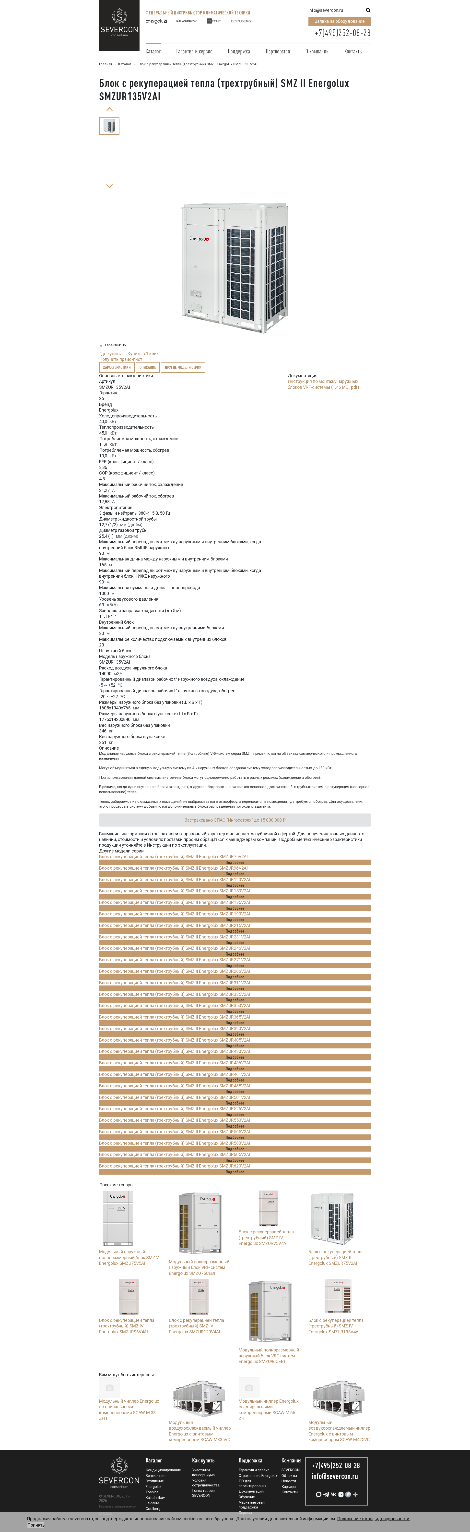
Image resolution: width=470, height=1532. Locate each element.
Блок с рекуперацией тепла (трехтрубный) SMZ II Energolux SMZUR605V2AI (174, 1154)
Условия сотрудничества (206, 1482)
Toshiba (152, 1492)
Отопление (155, 1481)
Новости (289, 1481)
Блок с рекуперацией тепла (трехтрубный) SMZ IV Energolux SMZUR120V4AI (196, 1326)
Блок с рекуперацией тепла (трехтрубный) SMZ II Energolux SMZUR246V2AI (174, 948)
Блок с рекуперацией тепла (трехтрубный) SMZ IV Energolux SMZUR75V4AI (266, 1237)
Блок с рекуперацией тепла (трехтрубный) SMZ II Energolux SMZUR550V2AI (174, 1120)
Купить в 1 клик (143, 353)
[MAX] (318, 1493)
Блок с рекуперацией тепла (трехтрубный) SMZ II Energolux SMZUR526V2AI (174, 1108)
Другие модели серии (183, 367)
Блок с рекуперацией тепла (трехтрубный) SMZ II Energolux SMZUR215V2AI (174, 925)
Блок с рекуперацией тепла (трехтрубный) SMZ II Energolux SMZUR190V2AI (174, 913)
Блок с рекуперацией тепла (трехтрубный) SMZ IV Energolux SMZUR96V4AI (126, 1326)
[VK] (333, 1493)
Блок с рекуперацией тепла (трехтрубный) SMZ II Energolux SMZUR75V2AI (173, 856)
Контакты (353, 51)
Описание (148, 367)
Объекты (289, 1475)
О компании (317, 51)
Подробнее (235, 862)
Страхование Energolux (258, 1475)
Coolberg (153, 1509)
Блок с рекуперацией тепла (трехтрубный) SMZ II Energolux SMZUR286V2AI (174, 971)
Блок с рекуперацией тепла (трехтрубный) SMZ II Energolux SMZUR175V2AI (174, 902)
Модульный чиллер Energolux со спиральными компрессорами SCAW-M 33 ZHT (129, 1409)
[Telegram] (325, 1493)
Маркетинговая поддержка (252, 1504)
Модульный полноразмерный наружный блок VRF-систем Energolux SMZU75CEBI (199, 1267)
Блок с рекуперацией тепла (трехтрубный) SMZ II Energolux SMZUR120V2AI (174, 879)
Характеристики (117, 367)
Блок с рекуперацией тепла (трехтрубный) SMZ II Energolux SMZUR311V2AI (174, 982)
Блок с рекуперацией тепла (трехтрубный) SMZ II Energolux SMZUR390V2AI (174, 1028)
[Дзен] (355, 1493)
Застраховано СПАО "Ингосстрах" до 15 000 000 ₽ (235, 820)
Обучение (247, 1497)
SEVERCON (291, 1470)
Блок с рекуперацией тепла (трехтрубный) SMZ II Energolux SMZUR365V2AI (174, 1017)
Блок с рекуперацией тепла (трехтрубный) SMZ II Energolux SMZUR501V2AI (174, 1097)
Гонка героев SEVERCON (203, 1493)
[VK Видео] (340, 1493)
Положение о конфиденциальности (117, 1506)
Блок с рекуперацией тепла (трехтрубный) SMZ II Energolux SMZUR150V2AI (174, 890)
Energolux (153, 1486)
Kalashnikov (155, 1498)
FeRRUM (152, 1503)
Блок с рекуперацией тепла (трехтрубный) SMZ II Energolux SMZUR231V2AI (174, 936)
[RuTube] (347, 1493)
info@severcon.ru (325, 10)
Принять (36, 1525)
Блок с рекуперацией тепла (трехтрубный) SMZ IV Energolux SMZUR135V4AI (336, 1326)
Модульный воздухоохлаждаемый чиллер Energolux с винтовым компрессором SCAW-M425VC (339, 1431)
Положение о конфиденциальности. (218, 1521)
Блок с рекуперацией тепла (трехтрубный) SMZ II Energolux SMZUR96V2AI (173, 868)
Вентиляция (155, 1475)
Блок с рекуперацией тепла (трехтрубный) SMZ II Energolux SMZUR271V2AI (174, 959)
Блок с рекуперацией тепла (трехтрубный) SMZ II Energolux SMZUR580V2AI (174, 1143)
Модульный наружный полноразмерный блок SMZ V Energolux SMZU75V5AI (129, 1257)
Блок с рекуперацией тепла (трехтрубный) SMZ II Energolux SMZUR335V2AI (174, 994)
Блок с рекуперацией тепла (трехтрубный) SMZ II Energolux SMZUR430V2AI (174, 1051)
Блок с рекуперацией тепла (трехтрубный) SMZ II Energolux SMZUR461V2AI (174, 1074)
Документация (251, 1491)
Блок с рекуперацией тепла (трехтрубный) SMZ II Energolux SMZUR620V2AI (174, 1165)
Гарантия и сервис (194, 51)
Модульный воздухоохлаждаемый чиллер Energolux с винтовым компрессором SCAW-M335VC (200, 1431)
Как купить (203, 1460)
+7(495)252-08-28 (343, 32)
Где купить (110, 353)
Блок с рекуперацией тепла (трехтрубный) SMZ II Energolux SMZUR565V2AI (174, 1131)
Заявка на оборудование (340, 21)
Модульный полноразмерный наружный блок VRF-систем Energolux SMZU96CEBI (269, 1355)
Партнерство (278, 51)
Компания (292, 1460)
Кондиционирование (163, 1470)
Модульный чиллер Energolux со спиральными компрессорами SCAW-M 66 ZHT (269, 1409)
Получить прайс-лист (120, 359)
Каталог (153, 51)
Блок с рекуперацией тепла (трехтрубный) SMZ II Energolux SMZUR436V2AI (174, 1062)
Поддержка (239, 51)
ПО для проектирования (252, 1483)
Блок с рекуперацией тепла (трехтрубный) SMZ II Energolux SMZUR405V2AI (174, 1040)
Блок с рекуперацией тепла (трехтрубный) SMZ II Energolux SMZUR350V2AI (174, 1005)
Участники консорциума (203, 1472)
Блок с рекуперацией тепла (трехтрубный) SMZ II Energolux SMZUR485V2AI (174, 1085)
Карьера (289, 1486)
